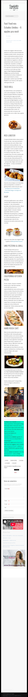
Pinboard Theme (11, 695)
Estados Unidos (9, 42)
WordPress (19, 695)
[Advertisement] (16, 47)
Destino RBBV (18, 40)
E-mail (7, 504)
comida (6, 460)
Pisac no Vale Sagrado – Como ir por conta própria (13, 535)
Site (5, 507)
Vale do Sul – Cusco (7, 538)
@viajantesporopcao (16, 241)
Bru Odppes (8, 36)
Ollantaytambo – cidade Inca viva (9, 540)
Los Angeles (7, 463)
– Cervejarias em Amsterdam (12, 188)
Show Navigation (22, 12)
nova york (14, 463)
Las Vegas (21, 460)
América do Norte (9, 40)
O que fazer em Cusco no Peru (9, 542)
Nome (7, 501)
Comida (14, 40)
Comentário (7, 489)
